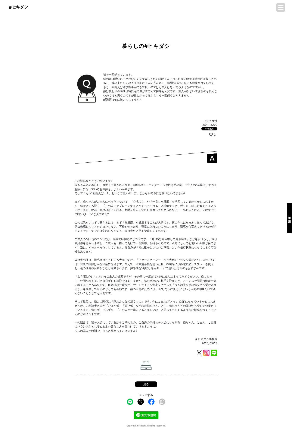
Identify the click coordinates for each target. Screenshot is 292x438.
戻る (146, 384)
